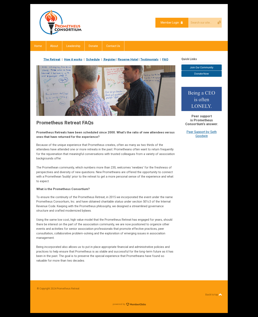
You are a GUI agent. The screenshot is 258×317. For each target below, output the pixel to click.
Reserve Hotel (128, 59)
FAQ (165, 59)
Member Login (170, 22)
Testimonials (149, 59)
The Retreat (51, 59)
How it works (73, 59)
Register (109, 59)
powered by (119, 304)
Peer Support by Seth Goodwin (201, 134)
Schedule (93, 59)
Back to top (211, 294)
